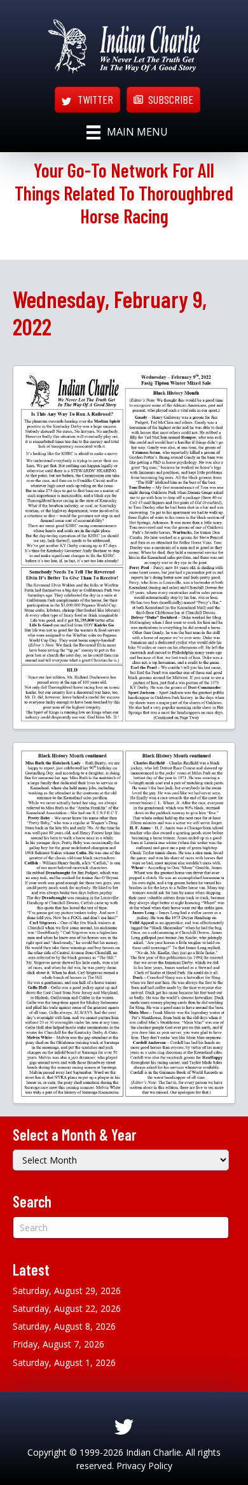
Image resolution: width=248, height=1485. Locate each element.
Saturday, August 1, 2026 (64, 1362)
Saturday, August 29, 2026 (67, 1290)
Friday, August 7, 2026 (58, 1344)
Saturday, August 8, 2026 (64, 1326)
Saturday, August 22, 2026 (67, 1308)
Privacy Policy (144, 1466)
